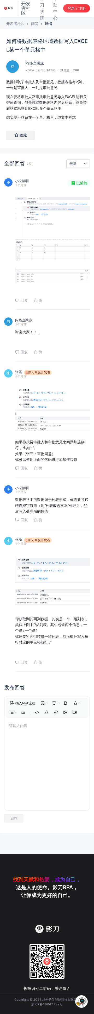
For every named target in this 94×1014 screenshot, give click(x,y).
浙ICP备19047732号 (47, 1004)
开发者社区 (15, 23)
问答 (34, 23)
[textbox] (47, 99)
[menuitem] (22, 703)
